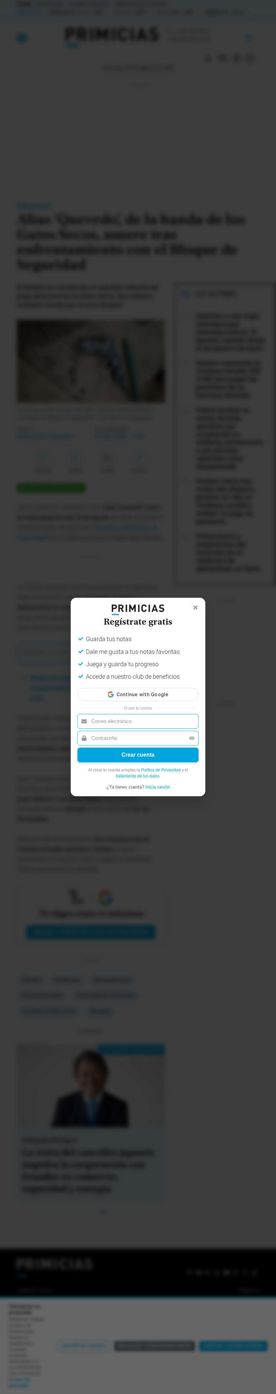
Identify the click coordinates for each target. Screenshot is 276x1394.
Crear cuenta (138, 755)
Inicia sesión (157, 787)
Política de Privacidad (161, 770)
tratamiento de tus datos (138, 776)
